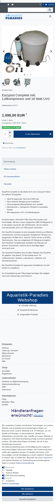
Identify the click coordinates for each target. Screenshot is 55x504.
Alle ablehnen (27, 494)
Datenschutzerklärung (11, 384)
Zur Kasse (6, 359)
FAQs (4, 399)
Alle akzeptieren (27, 489)
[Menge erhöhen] (10, 132)
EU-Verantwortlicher (12, 177)
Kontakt (5, 405)
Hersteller (8, 184)
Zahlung (5, 348)
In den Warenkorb (32, 134)
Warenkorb (6, 356)
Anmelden (6, 371)
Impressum (6, 389)
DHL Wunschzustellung (15, 475)
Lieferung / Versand (10, 350)
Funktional (10, 481)
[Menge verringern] (10, 136)
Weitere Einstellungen (11, 484)
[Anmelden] (8, 5)
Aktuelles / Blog (8, 402)
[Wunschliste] (40, 5)
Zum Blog (3, 4)
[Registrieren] (13, 5)
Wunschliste (8, 143)
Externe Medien (12, 473)
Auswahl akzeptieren (27, 499)
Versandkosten (21, 148)
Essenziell (10, 467)
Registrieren (7, 374)
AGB (4, 387)
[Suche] (50, 10)
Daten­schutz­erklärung (25, 463)
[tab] (27, 161)
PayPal (9, 478)
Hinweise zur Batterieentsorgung (15, 381)
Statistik (9, 470)
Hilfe (4, 361)
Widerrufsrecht (8, 353)
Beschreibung (9, 162)
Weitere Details (10, 169)
